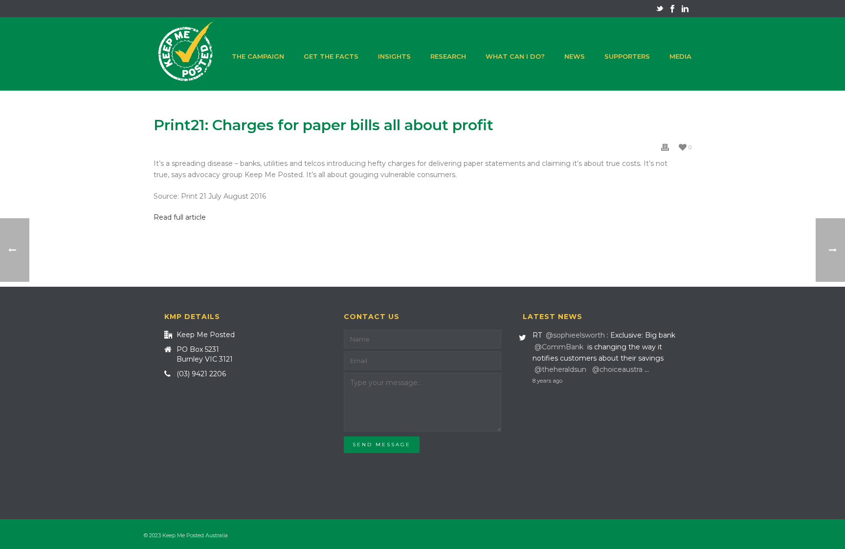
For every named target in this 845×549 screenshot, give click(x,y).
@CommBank (558, 347)
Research (448, 56)
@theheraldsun (560, 369)
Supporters (627, 56)
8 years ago (547, 380)
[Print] (665, 147)
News (574, 56)
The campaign (258, 56)
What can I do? (515, 56)
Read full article (180, 217)
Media (680, 56)
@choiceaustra (617, 369)
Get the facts (331, 56)
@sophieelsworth (575, 335)
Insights (394, 56)
